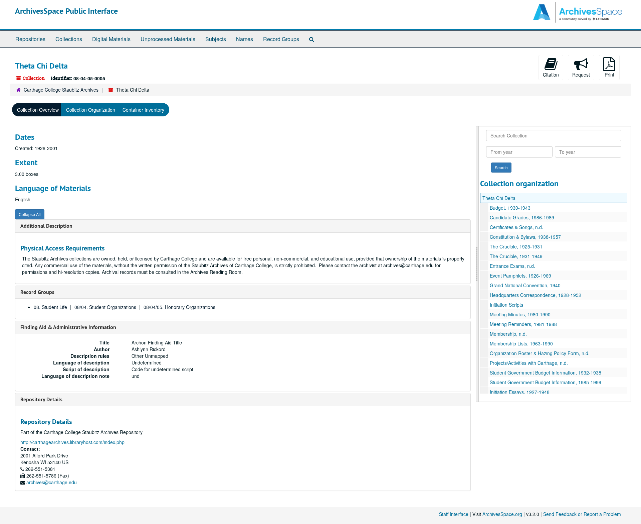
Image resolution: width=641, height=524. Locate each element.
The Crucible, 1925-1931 (516, 246)
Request (581, 74)
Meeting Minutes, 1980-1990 (520, 314)
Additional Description (46, 225)
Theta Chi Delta (498, 198)
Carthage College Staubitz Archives (61, 89)
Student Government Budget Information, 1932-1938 (545, 372)
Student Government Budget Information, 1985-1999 (545, 382)
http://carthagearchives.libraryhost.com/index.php (72, 442)
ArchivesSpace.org (502, 514)
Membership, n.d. (508, 333)
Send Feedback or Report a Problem (582, 514)
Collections (68, 39)
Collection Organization (90, 109)
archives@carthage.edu (51, 482)
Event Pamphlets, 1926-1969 (520, 275)
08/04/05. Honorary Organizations (179, 307)
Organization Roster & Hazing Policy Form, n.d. (540, 353)
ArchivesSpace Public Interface (66, 11)
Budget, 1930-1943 (510, 207)
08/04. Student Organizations (105, 307)
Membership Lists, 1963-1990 (521, 343)
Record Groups (281, 39)
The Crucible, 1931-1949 (516, 256)
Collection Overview (38, 109)
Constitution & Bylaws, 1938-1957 (525, 236)
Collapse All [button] (30, 214)
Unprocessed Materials (168, 39)
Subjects (215, 39)
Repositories (30, 39)
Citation (551, 74)
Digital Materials (111, 39)
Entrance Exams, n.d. (512, 266)
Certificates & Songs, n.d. (516, 227)
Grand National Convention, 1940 (525, 285)
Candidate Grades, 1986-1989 (522, 217)
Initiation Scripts (506, 304)
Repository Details (41, 399)
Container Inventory (143, 109)
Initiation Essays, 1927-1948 (520, 392)
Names (244, 39)
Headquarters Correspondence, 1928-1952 (535, 295)
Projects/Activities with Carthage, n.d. (529, 362)
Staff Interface (453, 514)
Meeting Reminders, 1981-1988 (523, 324)
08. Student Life (50, 307)
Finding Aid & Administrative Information (68, 327)
